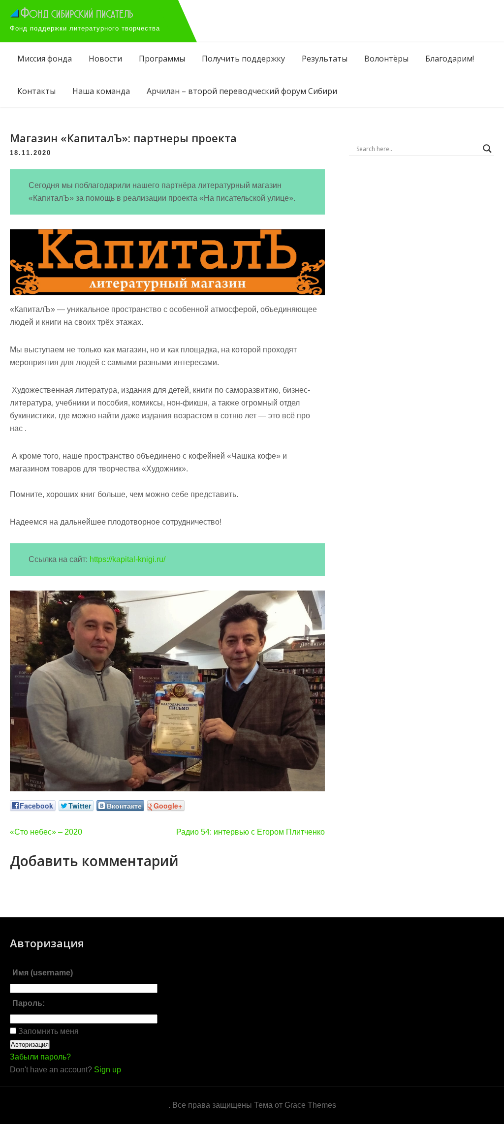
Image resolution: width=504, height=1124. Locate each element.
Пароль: (28, 1003)
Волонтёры (386, 58)
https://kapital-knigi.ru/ (127, 559)
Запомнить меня (47, 1031)
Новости (105, 58)
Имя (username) (42, 972)
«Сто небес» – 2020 (46, 832)
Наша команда (101, 91)
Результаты (324, 58)
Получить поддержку (243, 58)
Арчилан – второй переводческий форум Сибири (242, 91)
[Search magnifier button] (487, 149)
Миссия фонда (44, 58)
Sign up (107, 1069)
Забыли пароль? (40, 1057)
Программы (162, 58)
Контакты (36, 91)
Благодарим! (449, 58)
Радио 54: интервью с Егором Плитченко (250, 832)
